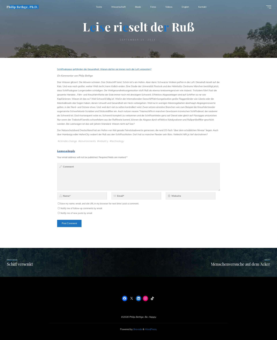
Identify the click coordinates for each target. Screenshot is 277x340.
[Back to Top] (265, 328)
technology (117, 141)
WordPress (151, 329)
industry (103, 141)
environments (88, 141)
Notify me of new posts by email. (76, 213)
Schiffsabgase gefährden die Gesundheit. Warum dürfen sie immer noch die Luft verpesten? (104, 69)
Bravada (137, 329)
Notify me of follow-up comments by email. (81, 208)
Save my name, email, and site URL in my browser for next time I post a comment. (99, 203)
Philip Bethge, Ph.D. (22, 7)
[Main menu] (268, 6)
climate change (68, 141)
